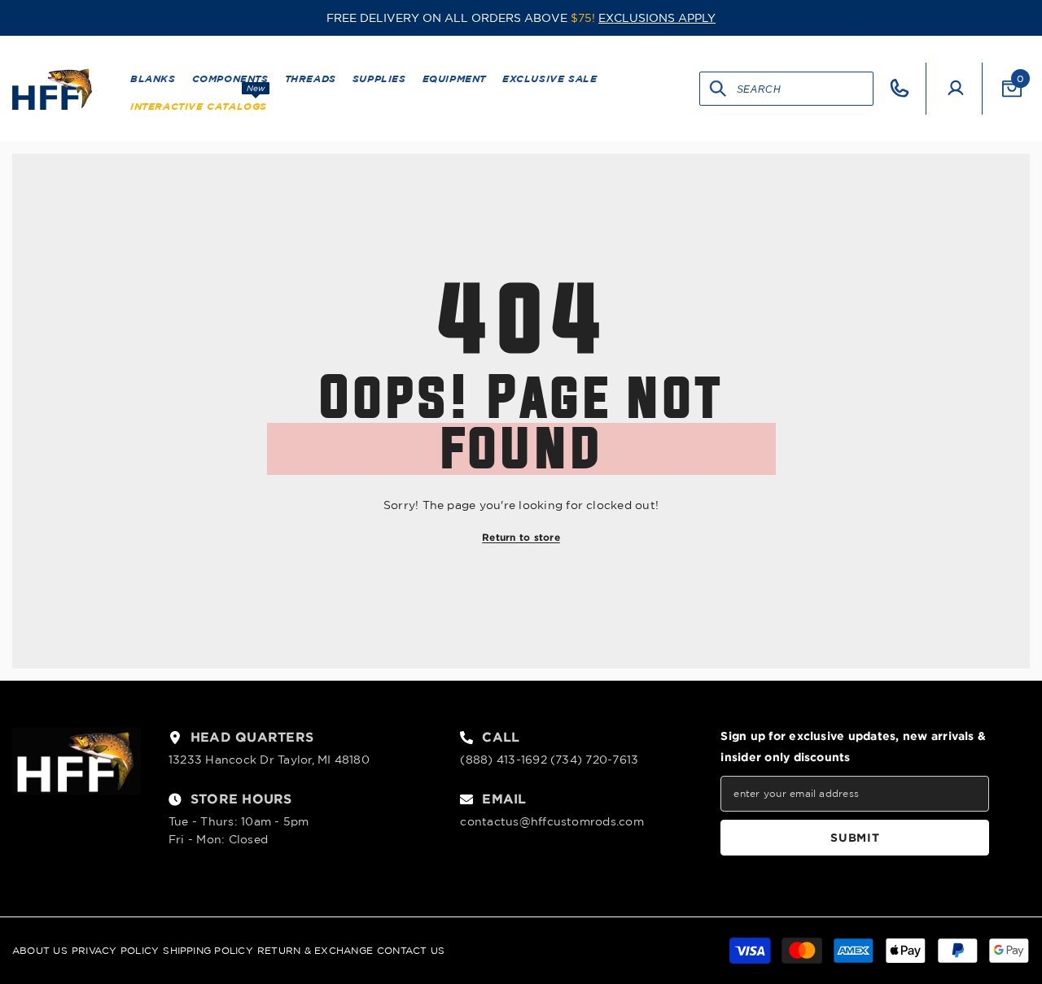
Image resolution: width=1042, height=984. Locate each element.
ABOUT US (40, 950)
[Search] (718, 88)
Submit (854, 837)
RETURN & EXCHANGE (315, 950)
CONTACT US (410, 950)
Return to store (521, 537)
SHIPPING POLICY (208, 950)
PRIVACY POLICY (115, 950)
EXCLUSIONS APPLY (657, 17)
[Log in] (955, 88)
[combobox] (805, 88)
